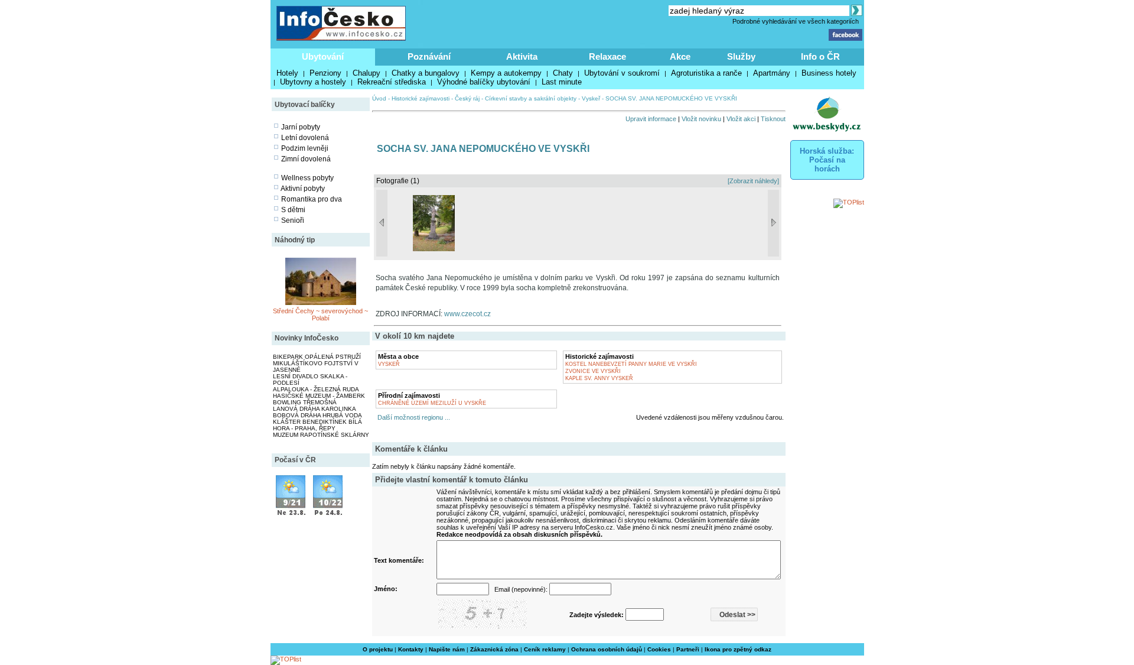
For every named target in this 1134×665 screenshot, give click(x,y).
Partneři (687, 649)
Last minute (562, 81)
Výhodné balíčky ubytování (483, 81)
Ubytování (323, 56)
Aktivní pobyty (303, 188)
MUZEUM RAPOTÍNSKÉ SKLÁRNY (321, 435)
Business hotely (828, 73)
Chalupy (366, 73)
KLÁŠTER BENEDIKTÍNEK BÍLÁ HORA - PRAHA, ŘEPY (317, 425)
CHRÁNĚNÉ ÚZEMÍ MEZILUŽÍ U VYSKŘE (432, 403)
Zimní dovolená (306, 159)
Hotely (287, 73)
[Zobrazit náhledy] (753, 180)
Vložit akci (740, 118)
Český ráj (467, 98)
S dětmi (293, 210)
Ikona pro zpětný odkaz (738, 649)
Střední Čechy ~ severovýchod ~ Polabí (320, 314)
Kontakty (410, 649)
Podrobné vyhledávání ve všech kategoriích (795, 21)
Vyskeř (591, 98)
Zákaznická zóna (494, 649)
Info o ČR (820, 56)
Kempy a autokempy (506, 73)
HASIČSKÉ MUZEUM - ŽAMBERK (319, 395)
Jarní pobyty (300, 127)
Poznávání (429, 56)
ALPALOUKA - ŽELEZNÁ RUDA (316, 389)
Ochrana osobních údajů (606, 649)
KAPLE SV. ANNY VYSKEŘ (599, 378)
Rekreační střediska (391, 81)
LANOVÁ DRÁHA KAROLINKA (314, 409)
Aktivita (521, 56)
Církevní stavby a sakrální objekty (530, 98)
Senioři (292, 220)
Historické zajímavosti (420, 98)
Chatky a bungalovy (426, 73)
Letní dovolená (305, 138)
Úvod (379, 98)
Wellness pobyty (307, 178)
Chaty (563, 73)
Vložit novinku (701, 118)
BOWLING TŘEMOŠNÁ (305, 402)
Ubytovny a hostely (313, 81)
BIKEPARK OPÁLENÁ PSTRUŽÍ (317, 356)
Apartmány (771, 73)
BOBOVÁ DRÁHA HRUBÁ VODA (317, 415)
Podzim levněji (304, 148)
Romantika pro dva (311, 199)
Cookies (659, 649)
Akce (680, 56)
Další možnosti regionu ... (412, 417)
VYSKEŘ (389, 364)
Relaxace (607, 56)
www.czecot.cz (467, 314)
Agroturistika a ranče (706, 73)
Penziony (325, 73)
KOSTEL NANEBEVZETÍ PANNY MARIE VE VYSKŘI (631, 364)
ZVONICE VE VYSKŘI (593, 371)
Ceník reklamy (545, 649)
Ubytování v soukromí (622, 73)
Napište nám (447, 649)
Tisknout (773, 118)
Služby (741, 56)
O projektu (378, 649)
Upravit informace (650, 118)
